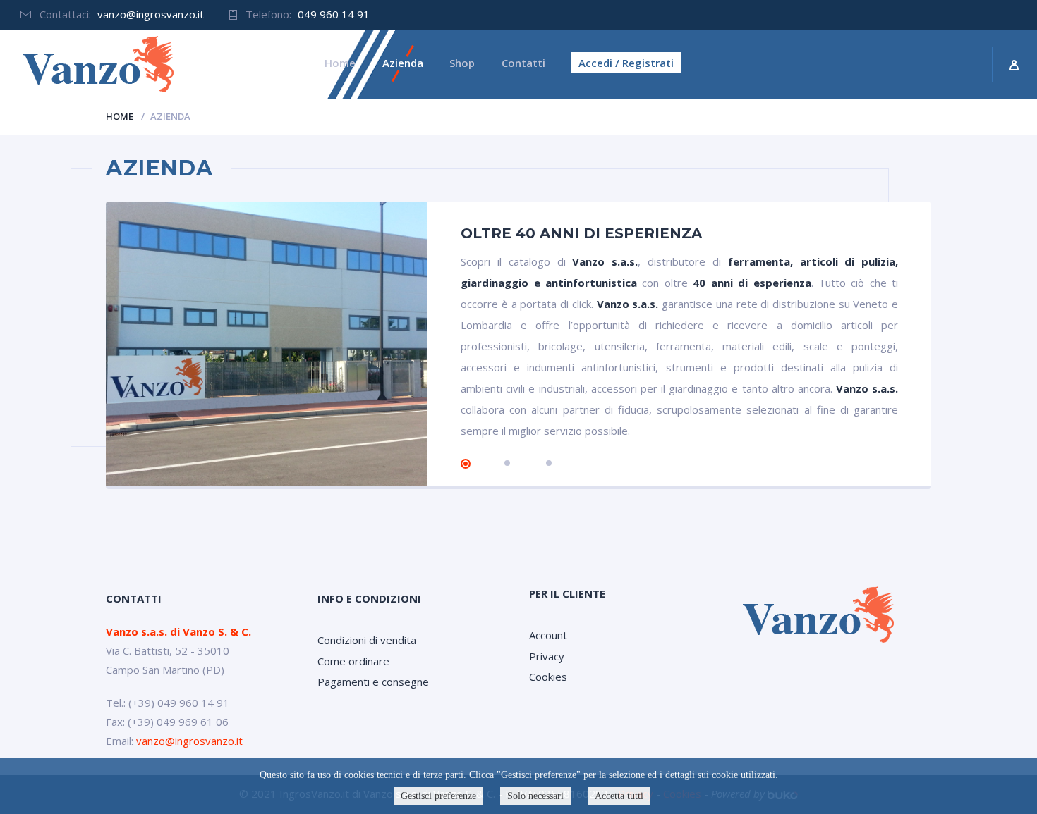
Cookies (548, 677)
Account (548, 635)
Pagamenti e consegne (373, 681)
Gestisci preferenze (438, 796)
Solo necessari (535, 796)
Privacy (546, 656)
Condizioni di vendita (366, 640)
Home (119, 116)
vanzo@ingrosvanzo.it (150, 14)
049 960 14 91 (334, 14)
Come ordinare (353, 661)
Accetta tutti (619, 796)
